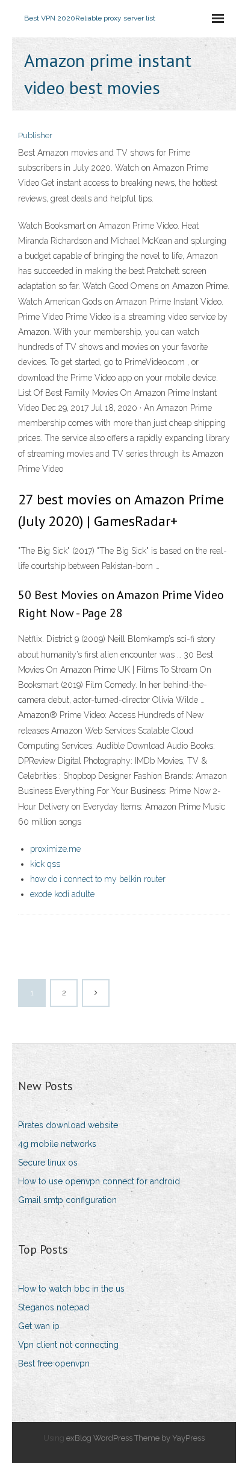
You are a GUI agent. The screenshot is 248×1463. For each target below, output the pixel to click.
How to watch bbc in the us (71, 1288)
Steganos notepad (53, 1307)
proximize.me (55, 849)
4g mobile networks (57, 1144)
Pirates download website (68, 1125)
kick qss (45, 864)
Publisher (35, 135)
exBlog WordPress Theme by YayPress (135, 1437)
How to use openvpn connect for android (99, 1181)
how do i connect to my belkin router (98, 879)
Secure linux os (48, 1162)
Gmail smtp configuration (67, 1200)
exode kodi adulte (62, 894)
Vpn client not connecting (68, 1345)
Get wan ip (39, 1326)
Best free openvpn (54, 1363)
